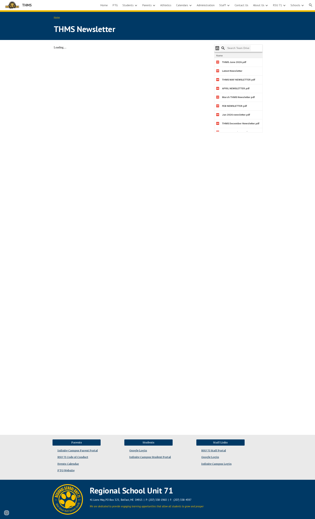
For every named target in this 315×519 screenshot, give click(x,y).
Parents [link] (147, 5)
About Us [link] (258, 5)
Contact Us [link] (241, 5)
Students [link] (128, 5)
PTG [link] (115, 5)
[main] (157, 25)
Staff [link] (222, 5)
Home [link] (104, 5)
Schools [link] (295, 5)
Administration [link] (206, 5)
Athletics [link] (165, 5)
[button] (310, 5)
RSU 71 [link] (277, 5)
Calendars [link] (182, 5)
